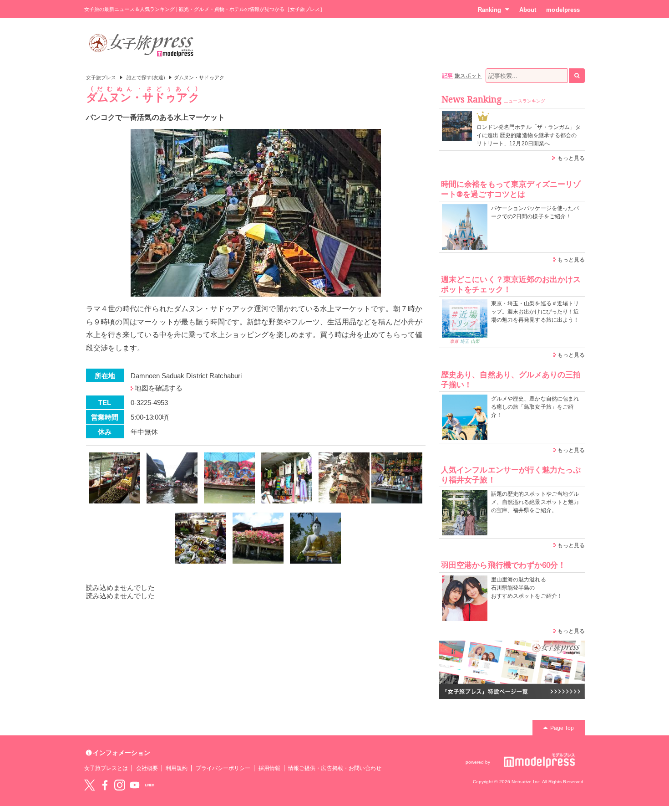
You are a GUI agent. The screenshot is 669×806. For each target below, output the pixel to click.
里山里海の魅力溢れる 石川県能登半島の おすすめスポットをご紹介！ (527, 587)
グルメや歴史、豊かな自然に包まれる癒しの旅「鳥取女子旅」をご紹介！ (535, 406)
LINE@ (149, 785)
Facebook (104, 785)
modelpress (563, 9)
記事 (447, 75)
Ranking (489, 9)
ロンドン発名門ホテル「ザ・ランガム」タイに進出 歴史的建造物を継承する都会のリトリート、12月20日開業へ (528, 135)
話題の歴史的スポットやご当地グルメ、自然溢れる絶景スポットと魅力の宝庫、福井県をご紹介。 (535, 502)
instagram (119, 785)
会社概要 (147, 768)
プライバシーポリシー (223, 768)
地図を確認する (158, 388)
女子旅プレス (101, 77)
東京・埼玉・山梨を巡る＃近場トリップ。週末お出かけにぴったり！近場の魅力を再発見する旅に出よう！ (535, 311)
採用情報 (269, 768)
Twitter (89, 785)
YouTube (134, 785)
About (527, 9)
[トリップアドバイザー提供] (114, 477)
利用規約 (177, 768)
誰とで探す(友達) (146, 77)
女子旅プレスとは (106, 768)
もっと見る (571, 158)
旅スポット (468, 75)
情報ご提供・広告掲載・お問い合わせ (334, 768)
